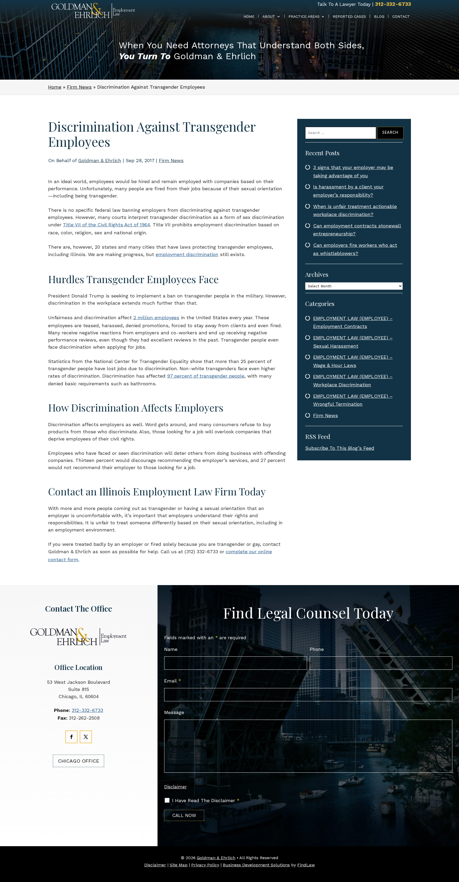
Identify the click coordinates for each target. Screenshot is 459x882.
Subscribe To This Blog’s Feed (339, 448)
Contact (401, 17)
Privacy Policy (205, 864)
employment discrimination (187, 254)
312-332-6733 (393, 4)
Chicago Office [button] (78, 761)
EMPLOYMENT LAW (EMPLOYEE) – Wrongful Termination (353, 400)
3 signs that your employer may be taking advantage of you (353, 171)
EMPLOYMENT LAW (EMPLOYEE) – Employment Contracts (353, 322)
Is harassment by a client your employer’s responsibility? (348, 191)
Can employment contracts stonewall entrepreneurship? (357, 230)
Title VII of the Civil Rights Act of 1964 (106, 224)
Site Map (179, 864)
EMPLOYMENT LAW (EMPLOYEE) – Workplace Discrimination (353, 380)
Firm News (171, 160)
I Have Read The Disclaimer (206, 800)
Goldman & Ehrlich (99, 160)
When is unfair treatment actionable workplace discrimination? (355, 210)
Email (172, 681)
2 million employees (156, 317)
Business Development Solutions (256, 864)
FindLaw (306, 864)
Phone (317, 649)
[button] (453, 874)
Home (249, 17)
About (268, 17)
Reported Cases (349, 17)
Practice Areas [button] (304, 17)
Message (174, 712)
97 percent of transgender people (205, 376)
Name (170, 649)
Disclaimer (175, 786)
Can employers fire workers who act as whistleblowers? (355, 249)
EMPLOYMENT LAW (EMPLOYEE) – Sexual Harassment (353, 342)
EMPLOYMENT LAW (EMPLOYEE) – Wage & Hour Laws (353, 361)
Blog (379, 17)
